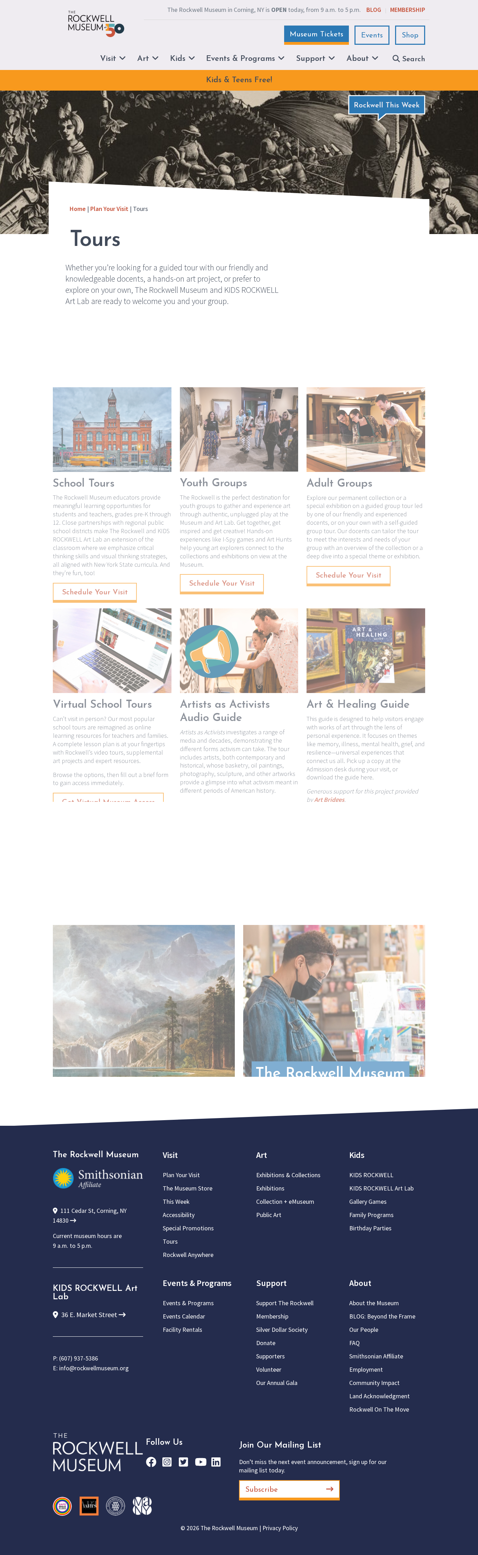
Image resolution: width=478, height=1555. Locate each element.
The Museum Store (187, 1188)
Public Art (268, 1215)
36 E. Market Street (89, 1314)
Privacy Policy (280, 1528)
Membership (407, 10)
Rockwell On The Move (379, 1409)
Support (271, 1283)
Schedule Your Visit (95, 592)
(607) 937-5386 (78, 1358)
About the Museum (374, 1303)
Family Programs (371, 1215)
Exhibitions (270, 1188)
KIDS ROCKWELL (371, 1175)
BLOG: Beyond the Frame (382, 1316)
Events (372, 35)
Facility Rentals (182, 1330)
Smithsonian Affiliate (376, 1356)
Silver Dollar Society (282, 1330)
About (360, 1283)
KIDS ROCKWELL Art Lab (381, 1188)
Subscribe (261, 1489)
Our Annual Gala (276, 1383)
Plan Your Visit (109, 209)
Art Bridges (329, 800)
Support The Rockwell (285, 1303)
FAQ (354, 1343)
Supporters (270, 1356)
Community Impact (374, 1383)
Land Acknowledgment (379, 1396)
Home (78, 209)
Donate (265, 1343)
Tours (170, 1241)
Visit (170, 1155)
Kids (357, 1155)
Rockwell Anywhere (188, 1255)
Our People (363, 1330)
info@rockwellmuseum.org (94, 1368)
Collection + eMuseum (285, 1201)
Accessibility (179, 1215)
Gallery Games (368, 1201)
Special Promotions (188, 1228)
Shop (410, 35)
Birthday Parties (370, 1228)
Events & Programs (197, 1283)
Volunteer (268, 1369)
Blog (373, 10)
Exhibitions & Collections (288, 1175)
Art (261, 1155)
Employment (366, 1369)
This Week (176, 1201)
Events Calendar (184, 1316)
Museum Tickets (316, 34)
